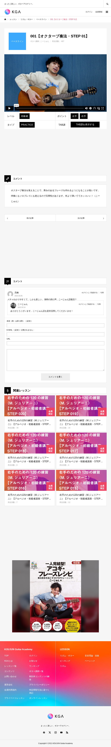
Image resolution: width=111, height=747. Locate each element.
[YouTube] (61, 732)
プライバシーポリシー (39, 684)
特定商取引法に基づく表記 (39, 691)
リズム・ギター (67, 655)
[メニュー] (106, 12)
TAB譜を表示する (85, 124)
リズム (63, 666)
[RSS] (67, 732)
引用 (102, 292)
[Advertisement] (55, 155)
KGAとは (8, 661)
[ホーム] (5, 19)
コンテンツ (9, 671)
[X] (49, 732)
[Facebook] (43, 732)
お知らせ (33, 661)
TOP (6, 655)
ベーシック (90, 661)
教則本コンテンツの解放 (39, 678)
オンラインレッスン (38, 698)
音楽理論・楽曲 (92, 655)
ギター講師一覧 (36, 671)
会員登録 (98, 12)
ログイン (89, 12)
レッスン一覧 (10, 666)
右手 (83, 116)
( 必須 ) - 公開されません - (20, 330)
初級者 (24, 116)
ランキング (34, 666)
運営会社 (8, 684)
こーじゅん (44, 41)
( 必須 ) (19, 321)
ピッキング (65, 661)
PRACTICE (27, 125)
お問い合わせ (10, 676)
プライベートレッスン (14, 698)
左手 (74, 116)
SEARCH (107, 3)
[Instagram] (55, 732)
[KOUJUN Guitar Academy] (14, 12)
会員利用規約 (10, 690)
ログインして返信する (90, 292)
